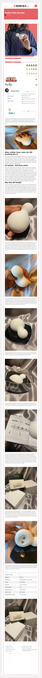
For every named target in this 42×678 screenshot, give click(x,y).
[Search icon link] (5, 5)
